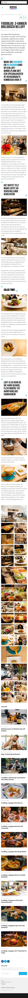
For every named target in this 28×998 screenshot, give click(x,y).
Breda (3, 984)
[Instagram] (8, 961)
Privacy (2, 980)
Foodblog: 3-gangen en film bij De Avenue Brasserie (12, 901)
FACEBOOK (17, 61)
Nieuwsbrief (4, 965)
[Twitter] (5, 961)
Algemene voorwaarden (6, 982)
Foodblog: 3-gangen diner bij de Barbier (13, 851)
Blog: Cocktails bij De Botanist (10, 754)
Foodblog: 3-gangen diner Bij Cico (12, 803)
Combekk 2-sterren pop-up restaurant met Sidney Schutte (13, 778)
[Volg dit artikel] (21, 17)
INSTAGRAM (12, 64)
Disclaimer (3, 983)
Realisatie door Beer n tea (6, 990)
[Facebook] (2, 961)
